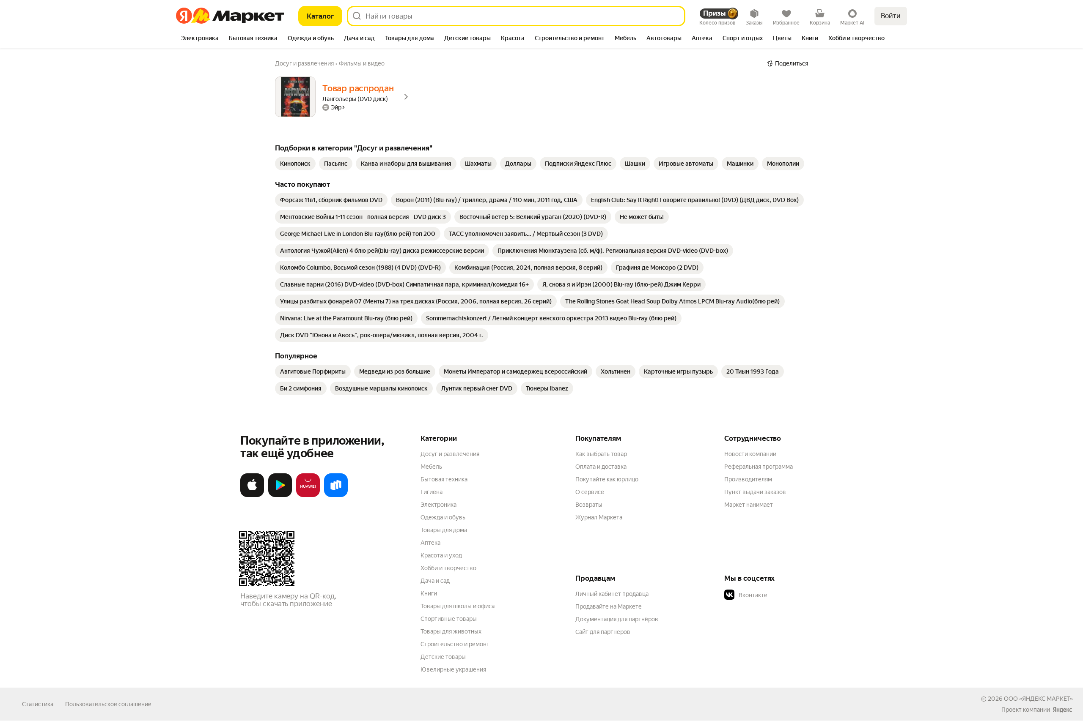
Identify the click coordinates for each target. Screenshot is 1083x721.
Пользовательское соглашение (108, 704)
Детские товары (443, 656)
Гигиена (432, 492)
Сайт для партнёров (602, 631)
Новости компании (750, 454)
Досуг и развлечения (450, 454)
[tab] (200, 39)
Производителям (748, 479)
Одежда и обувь (443, 517)
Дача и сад (435, 580)
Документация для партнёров (616, 619)
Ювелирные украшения (453, 669)
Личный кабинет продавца (612, 593)
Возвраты (588, 504)
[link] (295, 163)
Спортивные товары (449, 618)
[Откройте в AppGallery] (308, 495)
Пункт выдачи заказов (755, 492)
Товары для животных (451, 631)
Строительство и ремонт (455, 644)
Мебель (431, 466)
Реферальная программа (758, 466)
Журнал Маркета (598, 517)
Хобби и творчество (448, 568)
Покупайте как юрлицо (606, 479)
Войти (891, 16)
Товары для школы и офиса (458, 606)
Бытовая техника (444, 479)
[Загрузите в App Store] (252, 495)
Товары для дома (444, 530)
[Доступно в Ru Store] (336, 495)
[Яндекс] (1062, 709)
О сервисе (589, 492)
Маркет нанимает (748, 504)
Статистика (37, 704)
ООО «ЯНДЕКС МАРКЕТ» (1038, 698)
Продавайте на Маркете (608, 606)
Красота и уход (441, 555)
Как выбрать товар (601, 454)
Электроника (438, 504)
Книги (429, 593)
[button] (783, 595)
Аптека (430, 542)
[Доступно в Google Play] (280, 495)
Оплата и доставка (601, 466)
